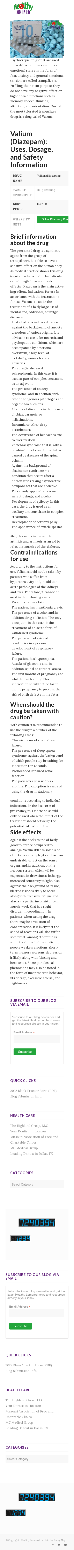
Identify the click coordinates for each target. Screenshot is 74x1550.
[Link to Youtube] (65, 1545)
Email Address (24, 1032)
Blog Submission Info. (26, 1096)
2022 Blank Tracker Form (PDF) (33, 1091)
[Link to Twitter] (59, 1545)
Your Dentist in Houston (28, 1131)
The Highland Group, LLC (29, 1126)
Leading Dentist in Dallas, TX (31, 1154)
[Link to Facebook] (53, 1545)
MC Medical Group (24, 1148)
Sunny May (59, 1540)
